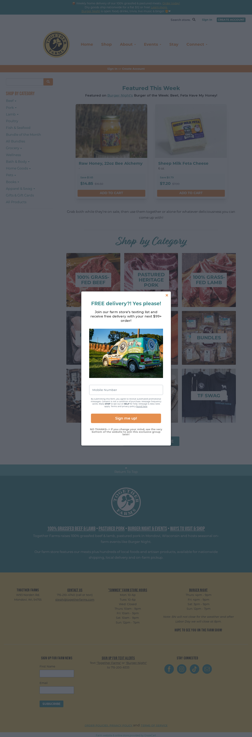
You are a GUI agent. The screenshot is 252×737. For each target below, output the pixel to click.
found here (141, 406)
